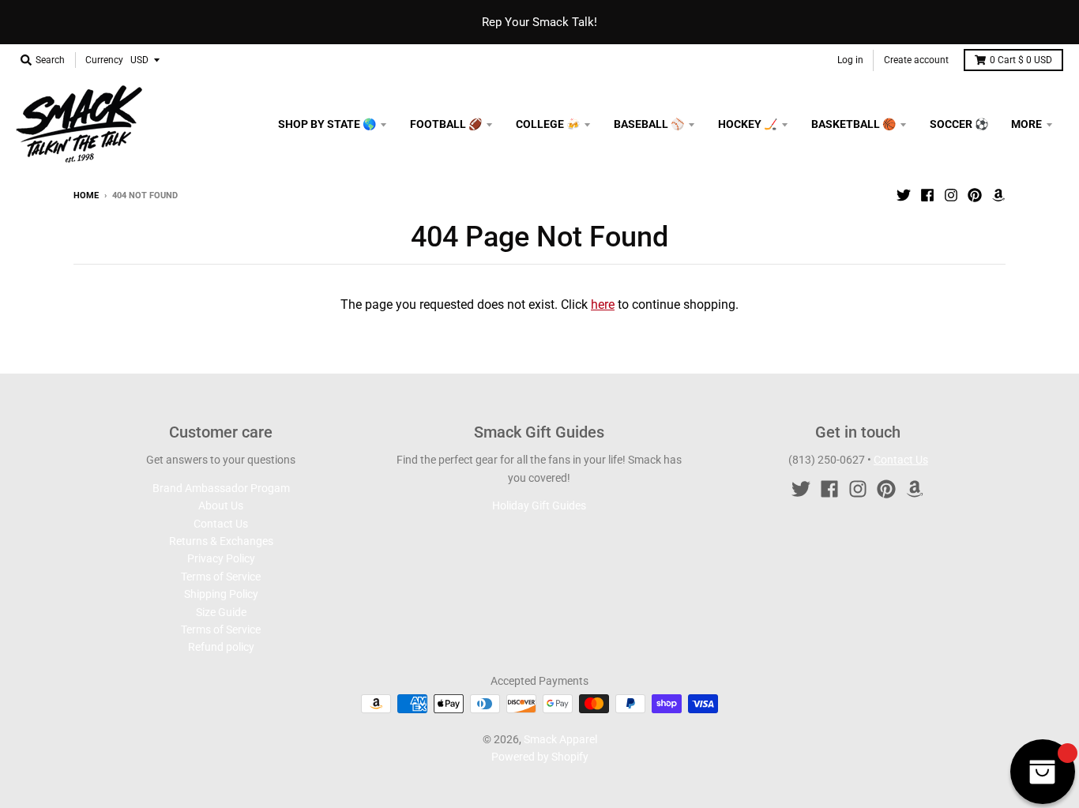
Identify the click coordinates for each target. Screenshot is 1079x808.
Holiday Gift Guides (539, 505)
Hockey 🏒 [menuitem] (747, 124)
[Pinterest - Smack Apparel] (975, 195)
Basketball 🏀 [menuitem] (853, 124)
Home (86, 195)
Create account (916, 60)
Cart (1021, 60)
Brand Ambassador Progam (221, 488)
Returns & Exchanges (221, 541)
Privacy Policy (221, 558)
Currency (104, 60)
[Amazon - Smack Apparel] (998, 195)
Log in (850, 60)
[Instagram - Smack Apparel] (951, 195)
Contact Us (221, 523)
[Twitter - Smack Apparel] (904, 195)
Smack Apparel (560, 739)
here (603, 304)
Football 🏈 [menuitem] (446, 124)
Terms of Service (221, 576)
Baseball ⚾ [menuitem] (649, 124)
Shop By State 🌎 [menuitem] (327, 124)
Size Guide (221, 612)
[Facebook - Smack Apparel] (927, 195)
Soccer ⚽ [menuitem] (959, 124)
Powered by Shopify (539, 756)
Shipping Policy (221, 594)
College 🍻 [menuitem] (548, 124)
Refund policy (221, 647)
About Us (220, 505)
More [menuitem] (1026, 124)
